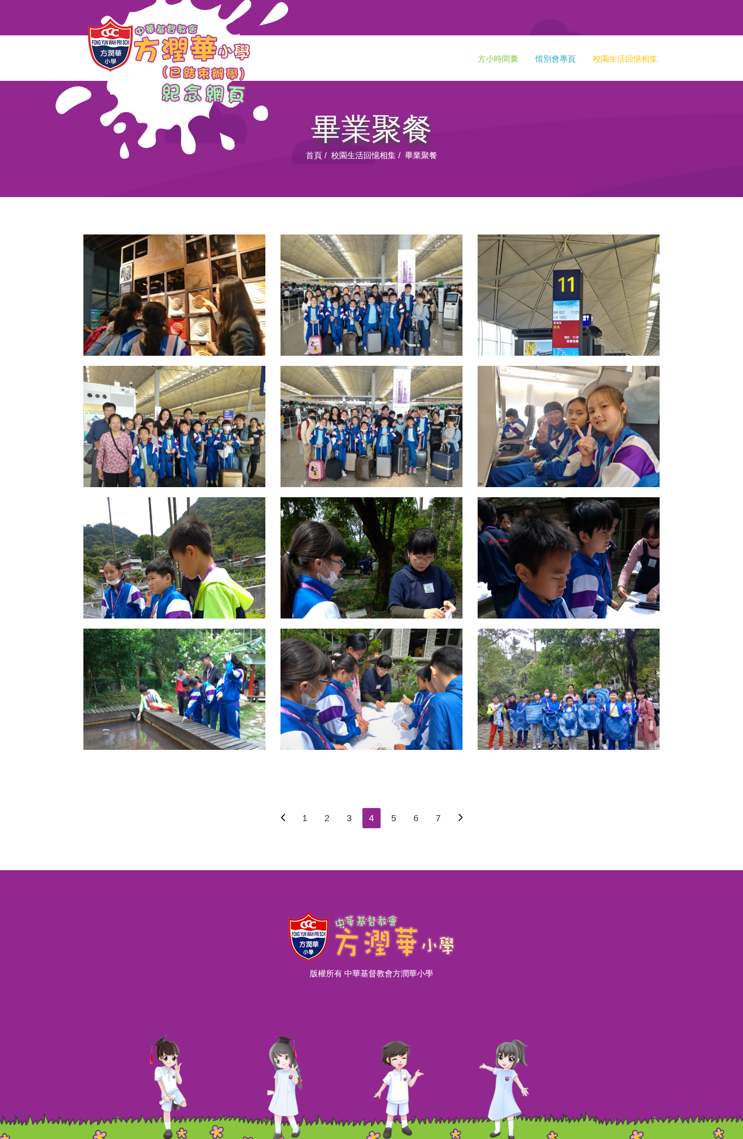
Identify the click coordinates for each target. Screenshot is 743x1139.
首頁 (314, 155)
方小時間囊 (498, 59)
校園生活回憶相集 (625, 59)
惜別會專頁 (555, 59)
